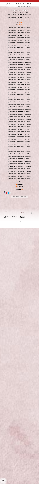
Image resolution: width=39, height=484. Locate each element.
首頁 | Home (17, 3)
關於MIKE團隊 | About (23, 3)
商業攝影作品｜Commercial (21, 6)
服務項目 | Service (29, 3)
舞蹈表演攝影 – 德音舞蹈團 (15, 196)
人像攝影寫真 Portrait (14, 216)
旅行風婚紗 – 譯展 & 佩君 (24, 196)
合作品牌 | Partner (28, 6)
